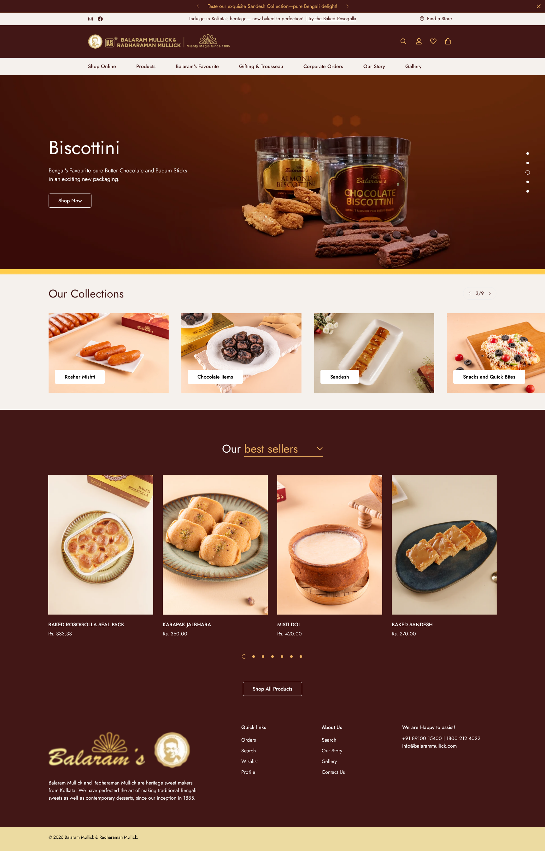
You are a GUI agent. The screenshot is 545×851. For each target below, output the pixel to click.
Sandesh (339, 376)
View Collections (77, 196)
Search (248, 750)
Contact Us (333, 772)
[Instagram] (90, 18)
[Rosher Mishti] (109, 353)
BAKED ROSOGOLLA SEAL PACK (86, 624)
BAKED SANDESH (412, 624)
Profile (248, 772)
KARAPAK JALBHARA (187, 624)
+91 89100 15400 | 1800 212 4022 (441, 738)
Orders (248, 740)
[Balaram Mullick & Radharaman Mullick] (159, 41)
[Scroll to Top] (532, 816)
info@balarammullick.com (429, 746)
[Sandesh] (374, 353)
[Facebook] (100, 18)
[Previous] (197, 6)
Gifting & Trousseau (261, 66)
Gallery (413, 66)
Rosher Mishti (80, 376)
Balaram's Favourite (197, 66)
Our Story (374, 66)
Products (145, 66)
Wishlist (249, 761)
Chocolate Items (215, 376)
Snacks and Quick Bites (489, 376)
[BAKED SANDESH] (444, 545)
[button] (448, 41)
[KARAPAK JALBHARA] (215, 545)
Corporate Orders (323, 66)
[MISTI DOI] (329, 545)
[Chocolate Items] (241, 353)
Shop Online (102, 66)
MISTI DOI (288, 624)
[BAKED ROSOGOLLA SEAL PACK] (100, 545)
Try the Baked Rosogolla (332, 18)
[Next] (347, 6)
